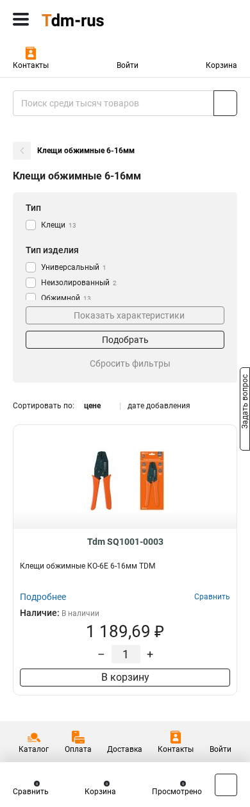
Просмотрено (177, 791)
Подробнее (43, 597)
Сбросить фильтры (130, 363)
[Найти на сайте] (225, 103)
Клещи (58, 224)
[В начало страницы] (226, 785)
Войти (127, 65)
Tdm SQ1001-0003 (125, 542)
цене (92, 405)
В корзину (125, 677)
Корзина (221, 65)
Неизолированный (79, 282)
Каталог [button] (34, 749)
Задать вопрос (244, 402)
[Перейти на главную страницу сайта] (96, 19)
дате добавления (159, 405)
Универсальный (73, 267)
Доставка (124, 749)
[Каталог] (21, 19)
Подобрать (125, 340)
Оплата (78, 749)
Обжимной (66, 298)
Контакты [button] (31, 65)
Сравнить (31, 791)
